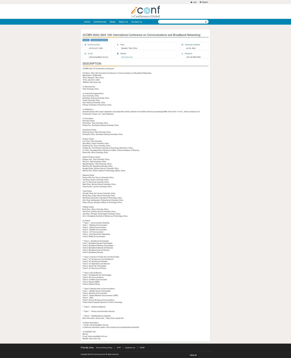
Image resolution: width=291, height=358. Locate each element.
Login (194, 2)
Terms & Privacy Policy (104, 347)
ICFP (119, 347)
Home (87, 21)
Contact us (136, 21)
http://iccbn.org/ (127, 57)
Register (205, 2)
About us (123, 21)
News (112, 21)
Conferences (100, 21)
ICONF (142, 347)
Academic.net (130, 347)
